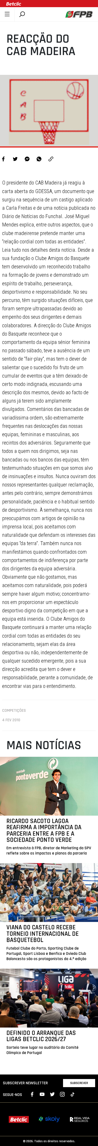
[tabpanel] (49, 110)
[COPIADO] (51, 159)
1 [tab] (49, 140)
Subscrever (79, 1083)
